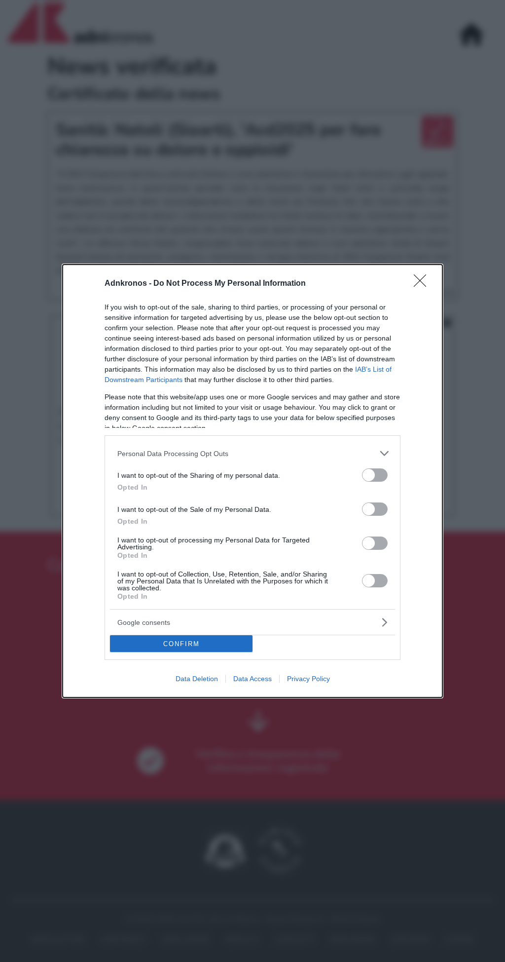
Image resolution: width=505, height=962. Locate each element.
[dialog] (252, 481)
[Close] (423, 283)
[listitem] (252, 453)
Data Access (252, 679)
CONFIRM (181, 644)
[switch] (375, 475)
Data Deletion (197, 679)
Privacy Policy (308, 679)
